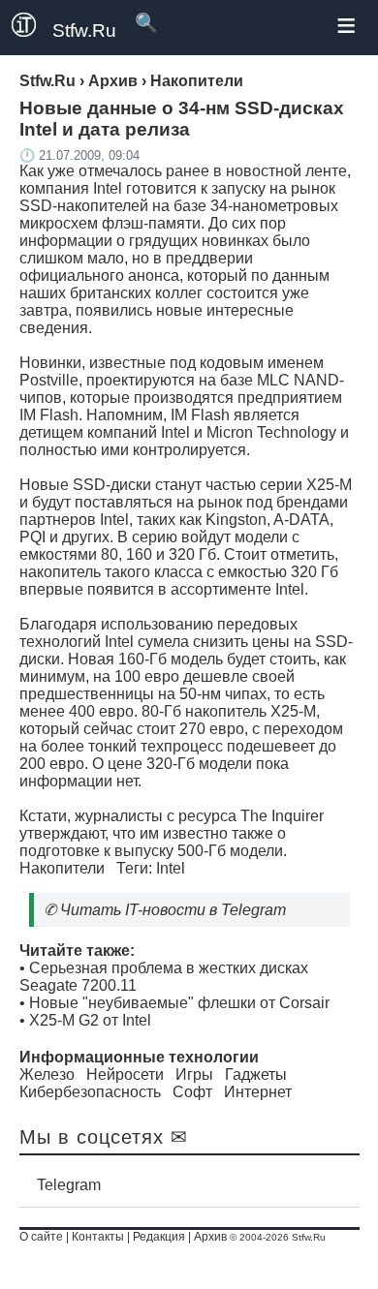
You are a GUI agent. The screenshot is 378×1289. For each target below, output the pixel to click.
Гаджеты (256, 1074)
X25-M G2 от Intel (90, 1020)
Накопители (62, 868)
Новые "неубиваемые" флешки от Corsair (179, 1003)
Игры (194, 1074)
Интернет (258, 1092)
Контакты (98, 1236)
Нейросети (125, 1074)
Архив (210, 1236)
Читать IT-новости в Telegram (173, 910)
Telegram (69, 1185)
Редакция (159, 1236)
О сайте (41, 1236)
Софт (192, 1092)
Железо (47, 1074)
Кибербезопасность (90, 1092)
